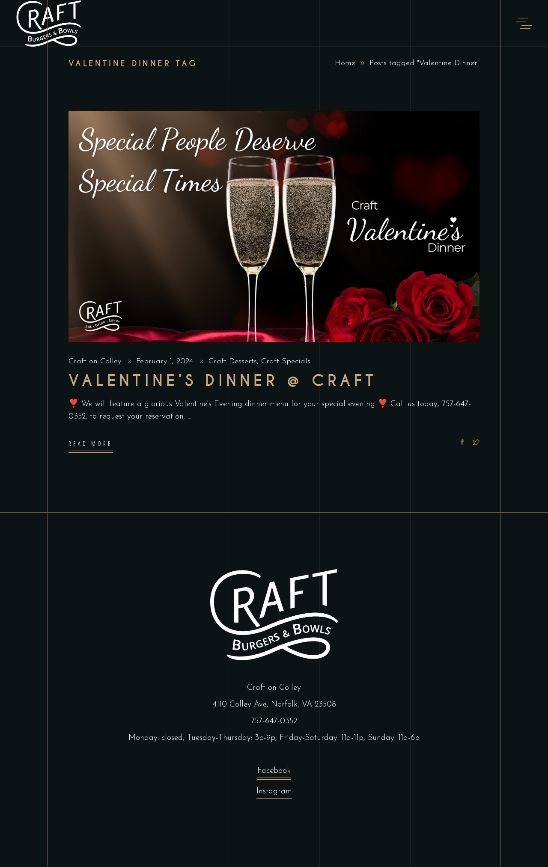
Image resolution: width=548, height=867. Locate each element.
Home (345, 63)
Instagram (274, 791)
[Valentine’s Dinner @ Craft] (274, 226)
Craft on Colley (96, 361)
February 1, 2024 (166, 361)
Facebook (274, 771)
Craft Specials (285, 361)
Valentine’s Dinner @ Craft (222, 381)
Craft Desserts (232, 361)
